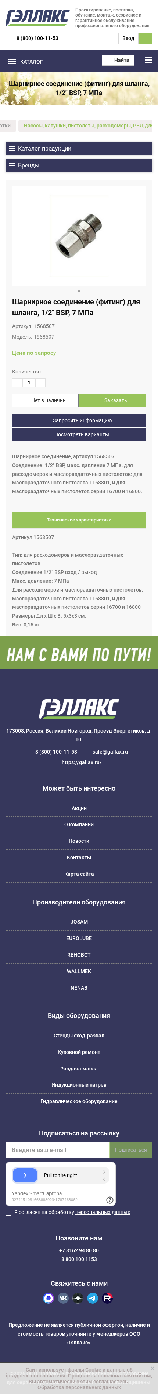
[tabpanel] (79, 236)
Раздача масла (79, 1069)
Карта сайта (79, 874)
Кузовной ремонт (79, 1052)
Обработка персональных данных (79, 1387)
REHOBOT (79, 955)
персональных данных (102, 1212)
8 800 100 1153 (79, 1259)
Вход (128, 38)
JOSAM (79, 922)
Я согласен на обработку (72, 1212)
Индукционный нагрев (79, 1085)
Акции (79, 808)
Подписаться (131, 1150)
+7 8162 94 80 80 (79, 1250)
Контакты (79, 857)
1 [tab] (79, 291)
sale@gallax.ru (110, 752)
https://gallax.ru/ (82, 762)
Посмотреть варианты (81, 434)
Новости (79, 841)
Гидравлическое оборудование (79, 1101)
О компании (79, 824)
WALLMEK (79, 971)
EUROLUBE (79, 938)
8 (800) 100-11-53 (37, 38)
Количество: (27, 372)
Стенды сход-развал (79, 1036)
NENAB (79, 988)
